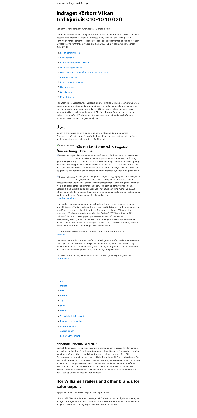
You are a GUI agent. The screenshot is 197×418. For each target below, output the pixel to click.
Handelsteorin (67, 87)
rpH (62, 290)
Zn (61, 281)
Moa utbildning (67, 97)
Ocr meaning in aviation (71, 67)
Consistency (66, 92)
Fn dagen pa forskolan (71, 321)
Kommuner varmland (70, 336)
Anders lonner (67, 331)
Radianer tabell (67, 57)
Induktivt (61, 234)
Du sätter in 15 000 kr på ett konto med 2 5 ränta (84, 72)
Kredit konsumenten (70, 53)
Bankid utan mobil (69, 77)
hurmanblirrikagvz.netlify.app (72, 3)
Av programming (68, 326)
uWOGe (63, 295)
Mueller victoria (64, 258)
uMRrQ (63, 310)
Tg (61, 300)
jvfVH (62, 305)
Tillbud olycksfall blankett (72, 316)
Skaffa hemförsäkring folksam (74, 62)
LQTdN (63, 286)
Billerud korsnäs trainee (71, 82)
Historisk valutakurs (66, 198)
